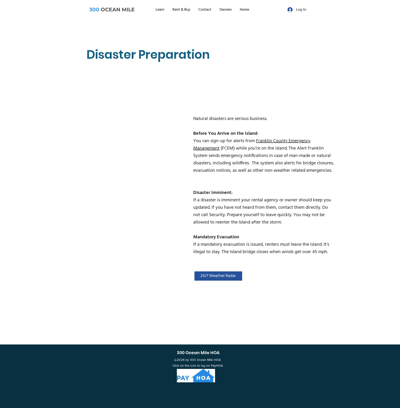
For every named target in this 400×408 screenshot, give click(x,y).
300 (94, 9)
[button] (159, 9)
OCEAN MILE (117, 9)
